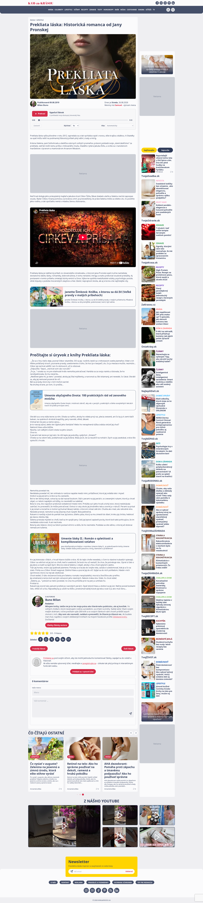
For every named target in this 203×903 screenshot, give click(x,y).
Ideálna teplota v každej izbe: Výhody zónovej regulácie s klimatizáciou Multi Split (164, 606)
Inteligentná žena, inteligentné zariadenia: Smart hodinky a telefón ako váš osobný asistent (164, 379)
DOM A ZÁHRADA (164, 461)
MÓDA (122, 10)
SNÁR (117, 10)
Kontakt (65, 882)
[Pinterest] (169, 3)
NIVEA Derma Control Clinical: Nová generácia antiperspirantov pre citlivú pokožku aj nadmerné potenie (164, 426)
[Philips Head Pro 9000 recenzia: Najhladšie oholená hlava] (157, 815)
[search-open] (173, 10)
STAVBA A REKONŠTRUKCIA (164, 536)
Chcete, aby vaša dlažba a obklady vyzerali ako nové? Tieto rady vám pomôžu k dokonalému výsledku (164, 495)
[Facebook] (157, 3)
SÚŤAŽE (148, 10)
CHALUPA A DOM (164, 578)
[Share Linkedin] (63, 639)
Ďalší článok (128, 649)
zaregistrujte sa (89, 663)
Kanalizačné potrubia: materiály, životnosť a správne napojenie (162, 587)
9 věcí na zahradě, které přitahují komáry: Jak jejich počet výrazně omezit (164, 336)
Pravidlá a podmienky (98, 882)
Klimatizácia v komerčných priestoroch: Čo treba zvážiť (163, 564)
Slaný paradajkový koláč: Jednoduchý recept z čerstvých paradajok (164, 294)
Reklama (79, 882)
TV (154, 10)
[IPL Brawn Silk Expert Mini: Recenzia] (157, 837)
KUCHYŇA (160, 621)
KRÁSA (50, 10)
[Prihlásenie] (168, 10)
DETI (158, 443)
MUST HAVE (161, 202)
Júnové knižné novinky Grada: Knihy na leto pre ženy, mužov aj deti (164, 691)
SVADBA (141, 10)
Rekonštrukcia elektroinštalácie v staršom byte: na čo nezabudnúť (164, 546)
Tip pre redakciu (144, 882)
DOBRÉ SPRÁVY (163, 395)
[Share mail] (68, 639)
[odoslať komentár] (130, 714)
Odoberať (129, 871)
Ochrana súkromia (123, 882)
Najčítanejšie (149, 150)
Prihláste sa (48, 658)
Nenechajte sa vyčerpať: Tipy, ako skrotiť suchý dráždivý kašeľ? (164, 358)
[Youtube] (161, 3)
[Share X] (51, 639)
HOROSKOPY (108, 10)
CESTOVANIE (132, 10)
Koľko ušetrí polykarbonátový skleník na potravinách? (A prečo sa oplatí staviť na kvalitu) (164, 470)
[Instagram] (165, 3)
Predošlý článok (38, 649)
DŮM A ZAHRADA (164, 328)
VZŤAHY (77, 10)
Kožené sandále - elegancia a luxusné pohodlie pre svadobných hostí (164, 210)
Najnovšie (165, 150)
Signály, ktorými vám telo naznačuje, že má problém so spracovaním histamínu (164, 252)
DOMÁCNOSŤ (162, 485)
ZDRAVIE (92, 10)
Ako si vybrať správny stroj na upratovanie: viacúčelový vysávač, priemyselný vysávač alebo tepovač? (163, 518)
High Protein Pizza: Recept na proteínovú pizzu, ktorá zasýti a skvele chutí (164, 275)
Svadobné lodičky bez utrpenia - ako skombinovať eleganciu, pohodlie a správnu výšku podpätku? (164, 191)
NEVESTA (160, 180)
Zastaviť (37, 126)
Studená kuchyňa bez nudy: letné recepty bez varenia (164, 645)
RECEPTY (84, 10)
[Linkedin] (173, 3)
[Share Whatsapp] (46, 639)
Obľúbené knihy (120, 617)
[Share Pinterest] (57, 639)
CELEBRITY (59, 10)
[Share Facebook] (40, 639)
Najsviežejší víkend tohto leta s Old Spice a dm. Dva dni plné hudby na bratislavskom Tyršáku (164, 162)
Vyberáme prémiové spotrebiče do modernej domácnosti (162, 628)
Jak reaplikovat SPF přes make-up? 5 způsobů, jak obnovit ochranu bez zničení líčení (163, 318)
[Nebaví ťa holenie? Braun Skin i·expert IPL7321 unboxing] (120, 837)
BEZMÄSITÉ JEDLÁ (164, 639)
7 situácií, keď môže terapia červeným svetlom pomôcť (163, 231)
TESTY (100, 10)
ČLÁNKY (160, 351)
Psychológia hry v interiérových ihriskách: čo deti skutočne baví (164, 450)
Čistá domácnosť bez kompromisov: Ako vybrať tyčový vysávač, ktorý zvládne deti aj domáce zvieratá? (164, 672)
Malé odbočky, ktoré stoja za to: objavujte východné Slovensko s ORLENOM (164, 405)
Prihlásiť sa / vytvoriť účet (83, 672)
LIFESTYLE (68, 10)
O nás (53, 882)
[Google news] (110, 890)
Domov (32, 20)
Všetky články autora (57, 625)
